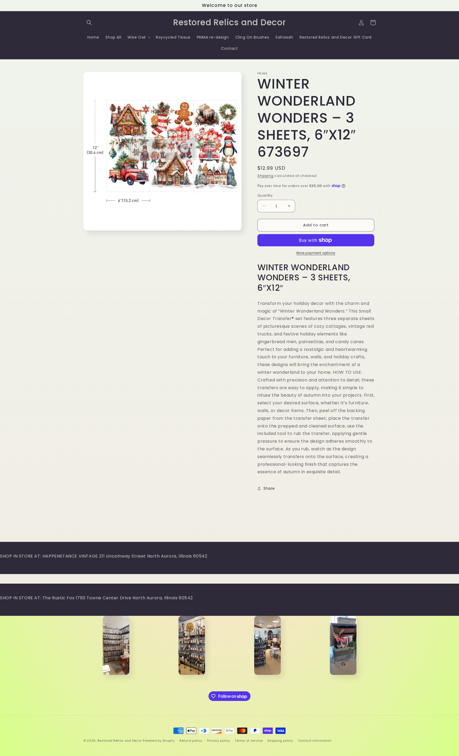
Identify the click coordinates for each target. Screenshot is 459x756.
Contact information (315, 740)
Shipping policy (280, 740)
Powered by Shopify (159, 740)
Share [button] (269, 488)
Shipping (265, 175)
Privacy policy (218, 740)
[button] (89, 22)
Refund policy (191, 740)
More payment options (315, 253)
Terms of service (248, 740)
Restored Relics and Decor (119, 740)
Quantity (265, 195)
